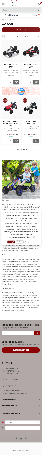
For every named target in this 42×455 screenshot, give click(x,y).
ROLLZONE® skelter (31, 123)
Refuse (19, 242)
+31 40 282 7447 (12, 379)
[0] (39, 3)
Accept (11, 242)
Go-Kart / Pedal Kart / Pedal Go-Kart (11, 124)
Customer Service (21, 350)
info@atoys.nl (11, 386)
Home (4, 20)
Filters (19, 30)
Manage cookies (30, 242)
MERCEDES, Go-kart (11, 66)
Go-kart (11, 20)
